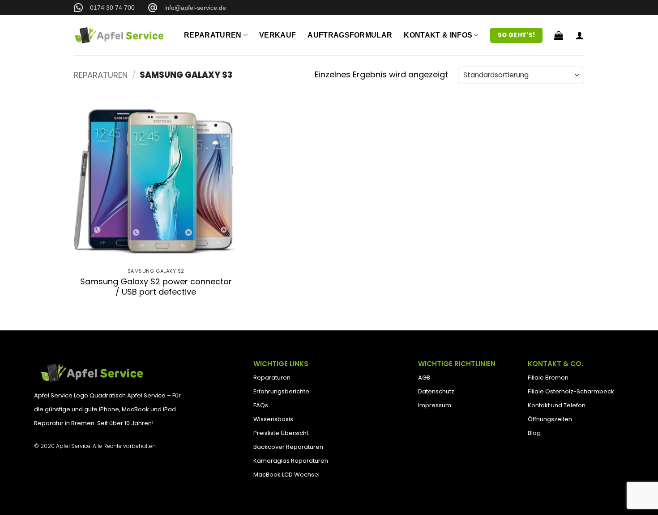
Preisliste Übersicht (280, 433)
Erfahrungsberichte (281, 391)
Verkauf (277, 35)
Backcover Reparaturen (288, 447)
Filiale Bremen (548, 377)
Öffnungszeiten (550, 419)
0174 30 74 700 (109, 7)
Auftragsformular (350, 35)
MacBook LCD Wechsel (286, 474)
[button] (558, 35)
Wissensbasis (273, 419)
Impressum (434, 405)
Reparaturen (213, 35)
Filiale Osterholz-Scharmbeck (571, 391)
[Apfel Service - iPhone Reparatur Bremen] (118, 35)
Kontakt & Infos (438, 35)
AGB (424, 377)
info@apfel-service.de (191, 7)
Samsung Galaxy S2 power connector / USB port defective (156, 286)
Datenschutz (436, 391)
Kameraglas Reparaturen (290, 460)
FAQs (260, 405)
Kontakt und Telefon (556, 405)
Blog (534, 433)
